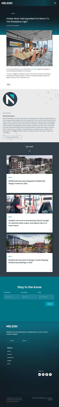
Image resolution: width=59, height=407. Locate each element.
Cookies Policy (17, 400)
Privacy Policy (10, 398)
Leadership (10, 357)
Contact (11, 340)
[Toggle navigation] (55, 3)
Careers (24, 340)
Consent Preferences (12, 401)
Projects (9, 354)
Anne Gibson (34, 69)
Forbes (22, 69)
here (28, 77)
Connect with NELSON (12, 137)
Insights (9, 361)
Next (50, 304)
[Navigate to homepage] (7, 3)
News (12, 13)
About (9, 351)
